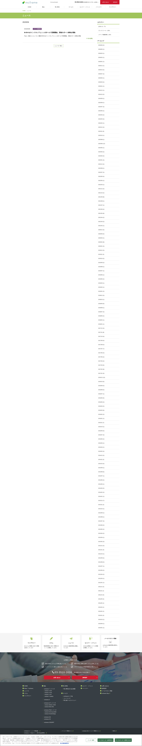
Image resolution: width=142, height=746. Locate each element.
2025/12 (101, 65)
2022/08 (101, 168)
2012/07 (101, 566)
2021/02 (101, 225)
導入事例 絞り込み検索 (69, 688)
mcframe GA (47, 717)
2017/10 (101, 336)
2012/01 (101, 582)
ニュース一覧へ (59, 45)
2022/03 (101, 184)
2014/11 (101, 459)
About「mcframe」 (29, 688)
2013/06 (101, 525)
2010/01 (101, 627)
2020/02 (101, 242)
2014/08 (101, 471)
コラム (26, 693)
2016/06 (101, 398)
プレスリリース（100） (104, 30)
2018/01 (101, 324)
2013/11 (101, 504)
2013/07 (101, 521)
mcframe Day (105, 693)
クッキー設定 (91, 740)
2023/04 (101, 151)
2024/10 (101, 94)
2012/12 (101, 545)
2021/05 (101, 213)
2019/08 (101, 266)
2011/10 (101, 595)
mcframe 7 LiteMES (49, 696)
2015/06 (101, 439)
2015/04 (101, 447)
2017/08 (101, 344)
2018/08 (101, 307)
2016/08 (101, 389)
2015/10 (101, 426)
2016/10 (101, 381)
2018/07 (101, 311)
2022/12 (101, 164)
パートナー (85, 688)
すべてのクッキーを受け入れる (123, 740)
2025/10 (101, 69)
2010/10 (101, 619)
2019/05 (101, 279)
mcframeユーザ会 (68, 696)
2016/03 (101, 410)
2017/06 (101, 352)
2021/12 (101, 188)
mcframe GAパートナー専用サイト (90, 731)
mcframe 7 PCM (48, 692)
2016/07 (101, 393)
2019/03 (101, 283)
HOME (24, 10)
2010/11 (101, 615)
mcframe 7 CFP (48, 694)
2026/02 (101, 57)
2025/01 (101, 86)
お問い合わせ (105, 2)
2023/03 (101, 156)
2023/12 (101, 127)
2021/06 (101, 209)
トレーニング (67, 698)
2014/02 (101, 492)
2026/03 (101, 53)
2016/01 (101, 418)
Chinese (52, 2)
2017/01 (101, 373)
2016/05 (101, 402)
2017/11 (101, 332)
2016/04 (101, 406)
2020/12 (101, 229)
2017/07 (101, 348)
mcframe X (47, 699)
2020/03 (101, 238)
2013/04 (101, 533)
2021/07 (101, 205)
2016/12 (101, 377)
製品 (45, 686)
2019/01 (101, 291)
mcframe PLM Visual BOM (50, 712)
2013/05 (101, 529)
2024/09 (101, 98)
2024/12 (101, 90)
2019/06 (101, 275)
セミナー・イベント (87, 686)
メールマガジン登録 (107, 691)
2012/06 (101, 570)
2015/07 (101, 435)
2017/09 (101, 340)
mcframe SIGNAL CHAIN (50, 704)
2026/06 (101, 45)
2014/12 (101, 455)
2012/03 (101, 578)
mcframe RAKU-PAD (49, 706)
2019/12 (101, 250)
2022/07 (101, 172)
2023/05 (101, 147)
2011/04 (101, 607)
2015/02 (101, 451)
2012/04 (101, 574)
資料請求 (115, 2)
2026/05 (101, 49)
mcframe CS (47, 719)
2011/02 (101, 611)
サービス (65, 693)
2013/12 (101, 500)
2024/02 (101, 123)
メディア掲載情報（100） (105, 34)
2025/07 (101, 74)
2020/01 (101, 246)
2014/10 (101, 463)
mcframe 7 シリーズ (49, 688)
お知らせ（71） (102, 26)
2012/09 (101, 558)
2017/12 (101, 328)
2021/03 (101, 221)
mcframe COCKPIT (49, 722)
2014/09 (101, 467)
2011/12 (101, 586)
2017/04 (101, 361)
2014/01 (101, 496)
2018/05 (101, 316)
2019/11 (101, 254)
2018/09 (101, 303)
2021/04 (101, 217)
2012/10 (101, 553)
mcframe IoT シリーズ (50, 703)
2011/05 (101, 603)
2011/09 (101, 599)
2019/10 (101, 258)
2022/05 (101, 180)
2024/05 (101, 110)
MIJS (114, 731)
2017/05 (101, 357)
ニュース (26, 691)
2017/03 (101, 365)
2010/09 (101, 623)
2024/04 (101, 115)
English (56, 2)
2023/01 (101, 160)
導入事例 (65, 686)
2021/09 (101, 197)
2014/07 (101, 476)
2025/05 (101, 78)
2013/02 (101, 541)
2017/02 (101, 369)
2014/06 (101, 480)
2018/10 (101, 299)
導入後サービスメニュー (70, 700)
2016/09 (101, 385)
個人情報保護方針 (64, 743)
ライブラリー (27, 695)
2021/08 (101, 201)
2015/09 (101, 430)
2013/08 (101, 517)
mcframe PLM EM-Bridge (50, 713)
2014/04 (101, 488)
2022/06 (101, 176)
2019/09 (101, 262)
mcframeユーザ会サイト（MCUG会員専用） (34, 733)
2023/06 (101, 143)
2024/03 (101, 119)
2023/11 (101, 131)
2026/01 (101, 61)
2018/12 (101, 295)
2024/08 (101, 102)
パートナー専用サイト (66, 731)
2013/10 (101, 508)
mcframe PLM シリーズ (50, 710)
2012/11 (101, 549)
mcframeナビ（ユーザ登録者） (31, 731)
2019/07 (101, 270)
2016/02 (101, 414)
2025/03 (101, 82)
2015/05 (101, 443)
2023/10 (101, 135)
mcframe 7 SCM (48, 690)
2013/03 (101, 537)
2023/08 (101, 139)
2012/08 (101, 562)
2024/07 (101, 106)
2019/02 (101, 287)
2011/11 (101, 590)
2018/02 (101, 320)
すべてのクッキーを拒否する (105, 740)
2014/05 (101, 484)
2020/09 (101, 233)
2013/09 (101, 512)
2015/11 (101, 422)
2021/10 (101, 192)
